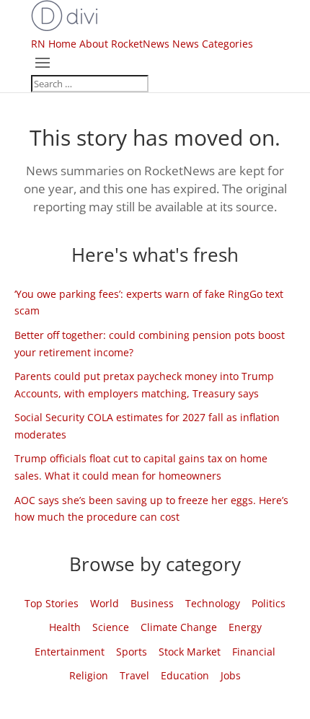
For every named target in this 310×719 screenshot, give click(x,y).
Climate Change (179, 627)
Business (152, 603)
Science (110, 627)
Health (65, 627)
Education (185, 675)
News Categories (212, 43)
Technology (212, 603)
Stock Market (190, 651)
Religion (88, 675)
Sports (131, 651)
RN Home (53, 43)
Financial (253, 651)
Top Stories (52, 603)
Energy (245, 627)
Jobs (231, 675)
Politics (268, 603)
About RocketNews (124, 43)
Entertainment (70, 651)
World (104, 603)
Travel (134, 675)
